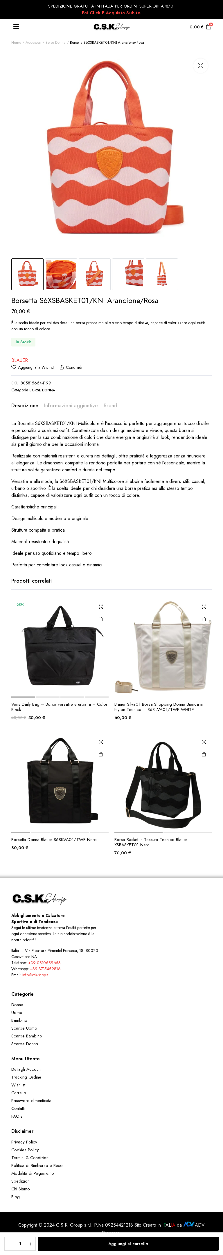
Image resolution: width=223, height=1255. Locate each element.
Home (16, 42)
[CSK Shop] (111, 27)
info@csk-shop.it (35, 975)
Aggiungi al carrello (128, 1244)
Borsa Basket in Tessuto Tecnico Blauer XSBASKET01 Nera (150, 842)
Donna (17, 1005)
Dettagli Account (26, 1069)
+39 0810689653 (44, 963)
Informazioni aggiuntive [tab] (71, 405)
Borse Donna (56, 42)
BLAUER (19, 360)
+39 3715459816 (45, 969)
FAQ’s (16, 1116)
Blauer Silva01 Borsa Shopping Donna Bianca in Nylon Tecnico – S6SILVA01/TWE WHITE (158, 707)
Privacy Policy (24, 1142)
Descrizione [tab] (24, 405)
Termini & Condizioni (30, 1157)
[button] (200, 66)
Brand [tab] (110, 405)
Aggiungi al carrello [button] (101, 619)
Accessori (33, 42)
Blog (15, 1197)
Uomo (16, 1012)
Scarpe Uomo (24, 1028)
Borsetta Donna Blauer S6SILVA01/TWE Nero (54, 839)
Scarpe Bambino (26, 1036)
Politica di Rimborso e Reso (37, 1165)
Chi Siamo (20, 1189)
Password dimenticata (31, 1100)
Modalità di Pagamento (32, 1173)
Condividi (74, 367)
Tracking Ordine (26, 1077)
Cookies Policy (25, 1150)
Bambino (19, 1020)
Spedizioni (20, 1181)
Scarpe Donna (24, 1044)
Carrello (18, 1093)
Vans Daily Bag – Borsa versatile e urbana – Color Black (59, 707)
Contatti (18, 1108)
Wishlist (18, 1085)
